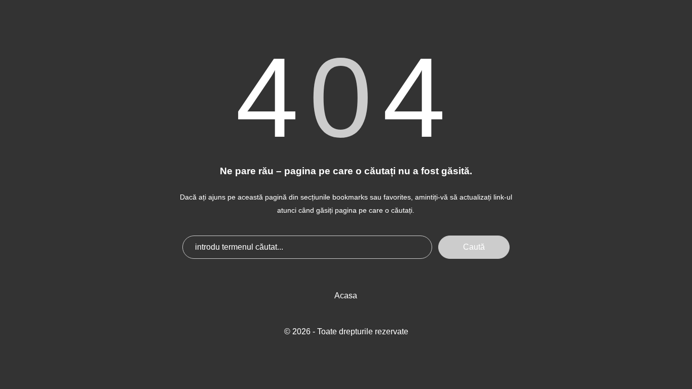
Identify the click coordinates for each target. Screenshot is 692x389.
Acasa (345, 295)
